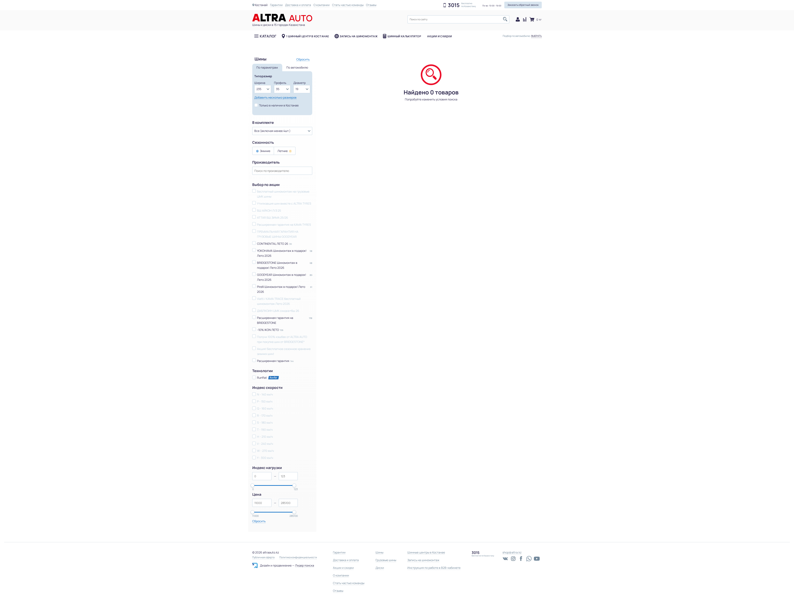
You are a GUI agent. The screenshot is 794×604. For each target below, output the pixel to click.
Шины (379, 552)
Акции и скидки (439, 36)
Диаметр (299, 83)
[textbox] (458, 19)
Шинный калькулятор (404, 36)
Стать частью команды (348, 5)
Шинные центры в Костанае (426, 552)
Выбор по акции (266, 184)
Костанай (261, 5)
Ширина (259, 83)
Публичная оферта (263, 557)
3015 (454, 5)
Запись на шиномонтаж (359, 36)
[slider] (252, 485)
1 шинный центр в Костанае (307, 36)
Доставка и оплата (298, 5)
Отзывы (371, 5)
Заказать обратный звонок (523, 5)
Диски (379, 568)
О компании (321, 5)
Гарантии (276, 5)
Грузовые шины (385, 560)
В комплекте (263, 122)
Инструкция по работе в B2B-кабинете (433, 568)
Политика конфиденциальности (298, 557)
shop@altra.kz (511, 552)
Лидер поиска (304, 565)
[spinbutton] (261, 476)
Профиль (280, 83)
